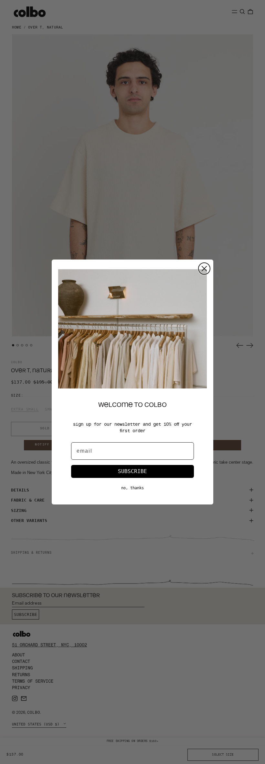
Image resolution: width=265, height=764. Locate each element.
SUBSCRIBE (132, 471)
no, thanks (132, 488)
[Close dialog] (204, 268)
